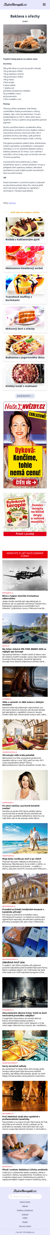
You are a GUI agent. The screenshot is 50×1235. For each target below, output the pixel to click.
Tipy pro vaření (25, 1226)
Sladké (25, 21)
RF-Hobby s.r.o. (29, 1232)
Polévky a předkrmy (25, 1210)
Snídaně (25, 1214)
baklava (12, 203)
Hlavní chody (25, 1202)
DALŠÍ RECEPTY (23, 396)
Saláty (25, 1218)
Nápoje (25, 1206)
